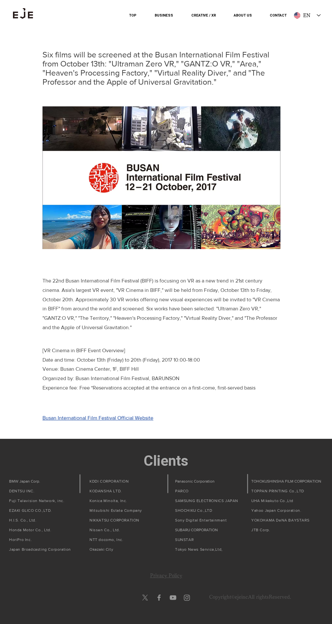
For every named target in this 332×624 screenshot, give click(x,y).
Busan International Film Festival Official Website (97, 418)
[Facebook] (159, 598)
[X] (145, 598)
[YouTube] (173, 598)
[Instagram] (187, 598)
